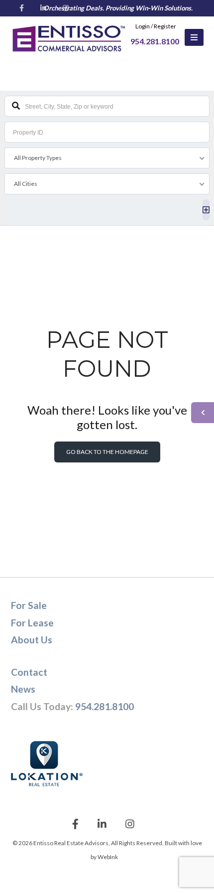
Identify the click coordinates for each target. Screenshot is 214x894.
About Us (31, 639)
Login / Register (155, 26)
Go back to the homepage (107, 451)
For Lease (32, 622)
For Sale (29, 605)
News (23, 689)
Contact (29, 672)
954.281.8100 (104, 706)
